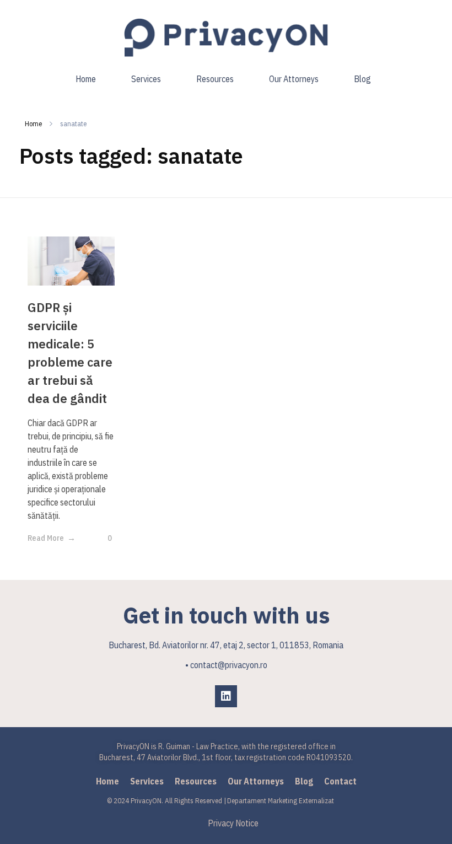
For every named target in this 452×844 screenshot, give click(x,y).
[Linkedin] (226, 696)
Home (33, 123)
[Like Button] (101, 538)
